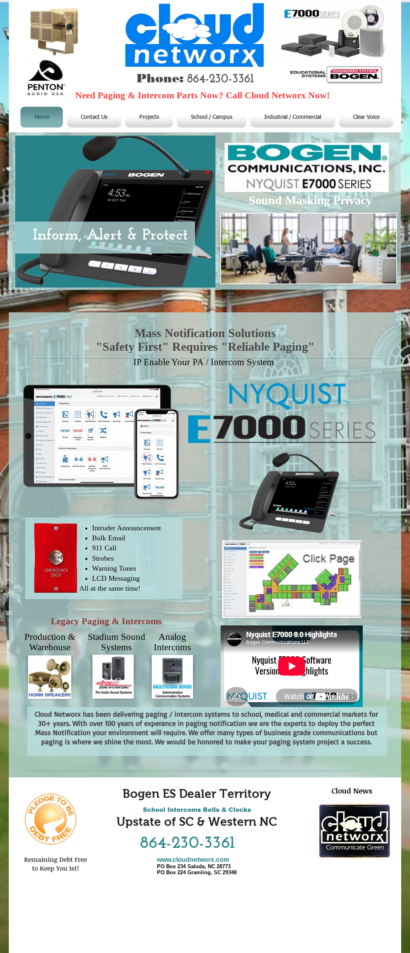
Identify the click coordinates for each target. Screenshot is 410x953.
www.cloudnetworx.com (193, 859)
